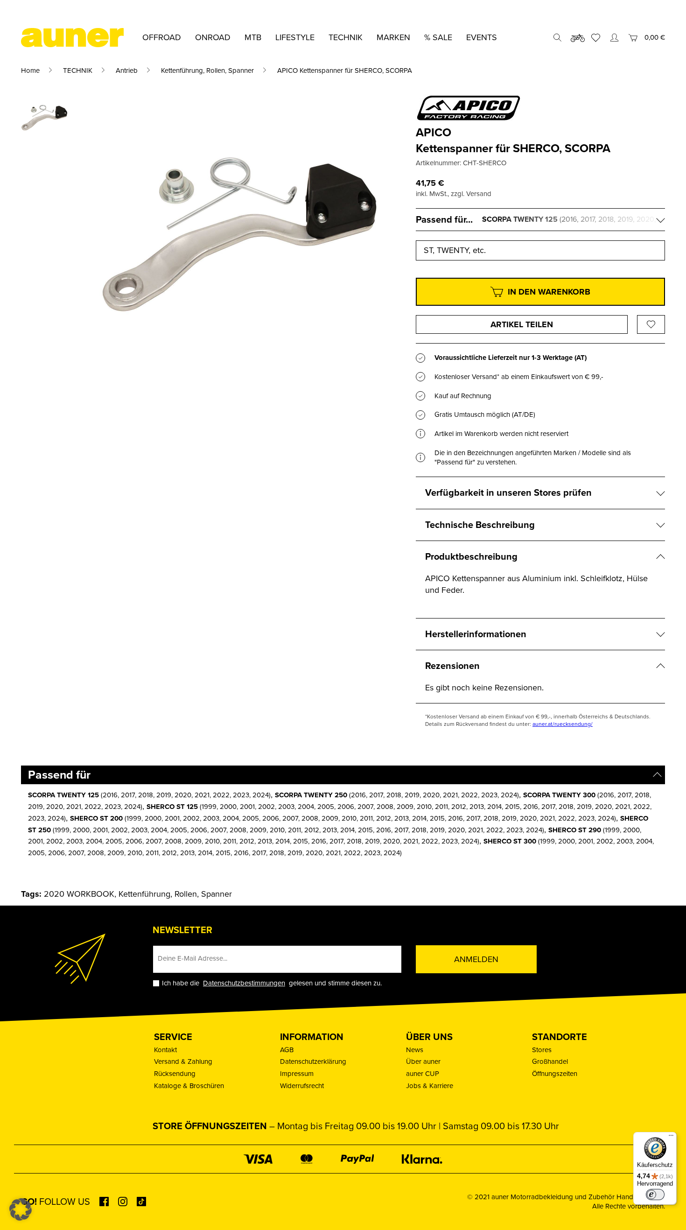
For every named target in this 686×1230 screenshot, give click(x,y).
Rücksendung (175, 1073)
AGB (287, 1050)
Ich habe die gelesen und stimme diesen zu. (272, 983)
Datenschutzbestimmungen (244, 983)
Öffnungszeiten (554, 1073)
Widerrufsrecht (302, 1086)
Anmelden (476, 959)
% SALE (438, 37)
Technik (346, 37)
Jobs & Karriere (429, 1086)
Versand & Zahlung (183, 1061)
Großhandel (550, 1061)
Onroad (213, 37)
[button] (20, 1209)
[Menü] (671, 1137)
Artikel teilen (521, 324)
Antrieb (127, 70)
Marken (393, 37)
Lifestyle (295, 37)
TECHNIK (77, 70)
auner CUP (422, 1073)
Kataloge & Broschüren (189, 1086)
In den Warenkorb (549, 292)
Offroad (161, 37)
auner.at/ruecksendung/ (562, 724)
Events (481, 37)
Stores (542, 1050)
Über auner (423, 1061)
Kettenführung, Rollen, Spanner (207, 70)
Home (30, 70)
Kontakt (165, 1050)
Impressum (297, 1073)
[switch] (655, 1194)
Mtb (253, 37)
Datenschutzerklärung (313, 1061)
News (414, 1050)
